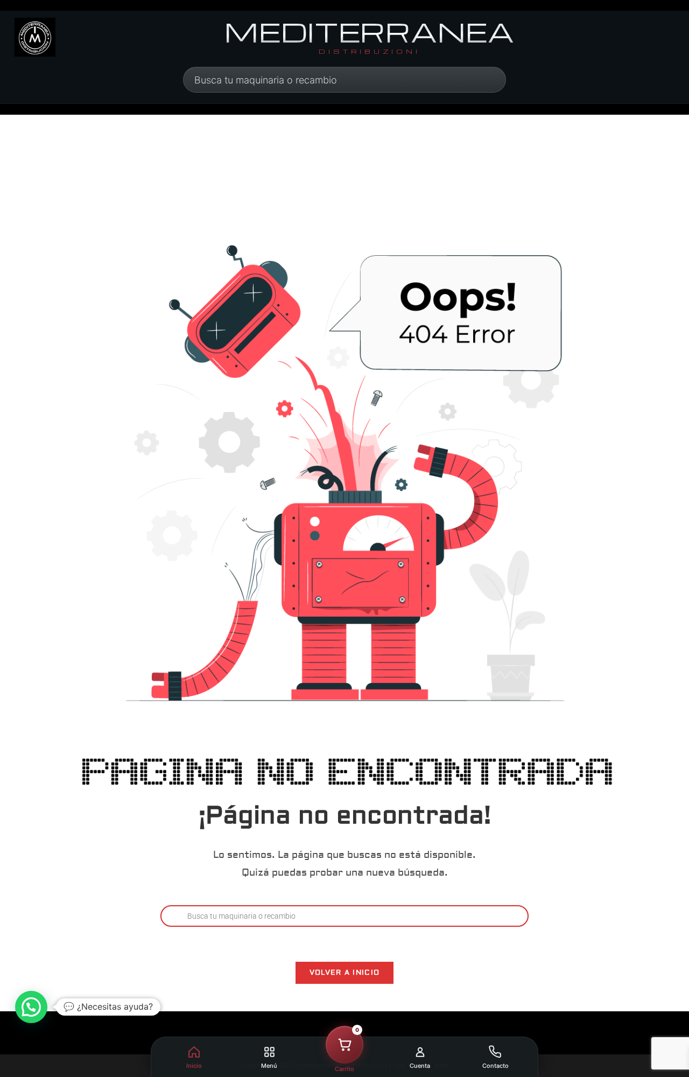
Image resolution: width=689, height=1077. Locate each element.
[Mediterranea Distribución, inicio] (35, 37)
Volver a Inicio (345, 972)
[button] (31, 1007)
